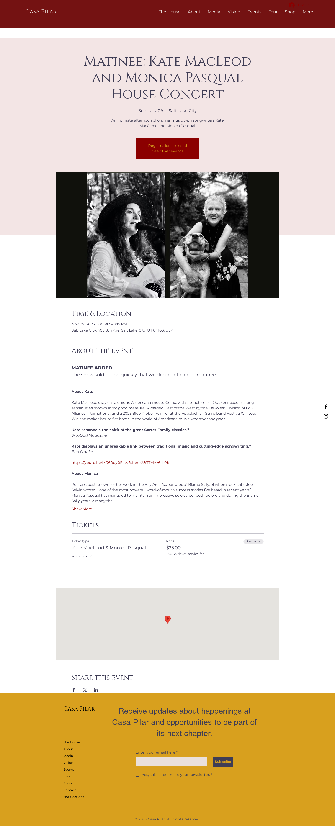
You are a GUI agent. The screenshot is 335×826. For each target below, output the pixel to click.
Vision (68, 763)
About (68, 749)
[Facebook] (326, 407)
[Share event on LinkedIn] (96, 690)
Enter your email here (157, 752)
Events (68, 769)
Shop (67, 783)
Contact (69, 790)
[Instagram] (326, 416)
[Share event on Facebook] (74, 690)
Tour (66, 776)
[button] (194, 12)
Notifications (73, 797)
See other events (167, 151)
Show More (82, 509)
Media (68, 756)
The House (71, 742)
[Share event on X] (85, 690)
